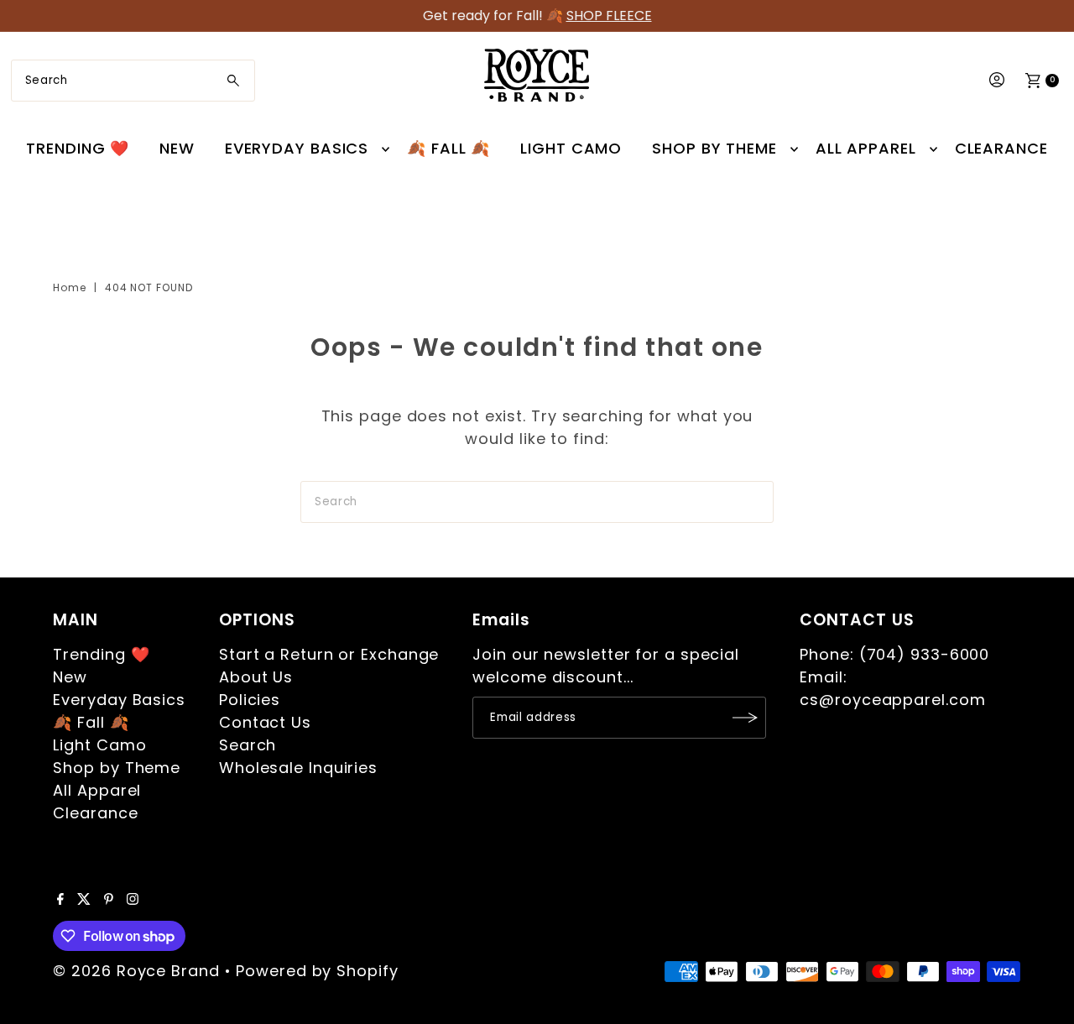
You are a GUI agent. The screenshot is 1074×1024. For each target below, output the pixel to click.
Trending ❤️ (77, 148)
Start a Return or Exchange (329, 654)
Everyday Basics (297, 148)
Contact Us (265, 722)
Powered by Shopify (317, 970)
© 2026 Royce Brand (136, 970)
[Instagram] (132, 899)
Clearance (1001, 148)
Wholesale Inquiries (298, 767)
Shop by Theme (714, 148)
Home (69, 287)
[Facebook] (60, 899)
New (177, 148)
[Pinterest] (108, 899)
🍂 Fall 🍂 (448, 148)
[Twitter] (84, 899)
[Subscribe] (745, 718)
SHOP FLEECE (609, 15)
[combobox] (133, 81)
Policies (249, 699)
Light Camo (571, 148)
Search (247, 744)
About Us (256, 676)
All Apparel (866, 148)
